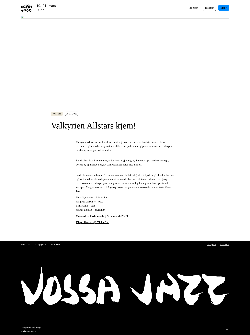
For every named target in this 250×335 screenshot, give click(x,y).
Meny (223, 7)
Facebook (224, 244)
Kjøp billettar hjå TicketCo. (92, 222)
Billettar (209, 7)
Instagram (211, 244)
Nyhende (57, 113)
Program (193, 7)
